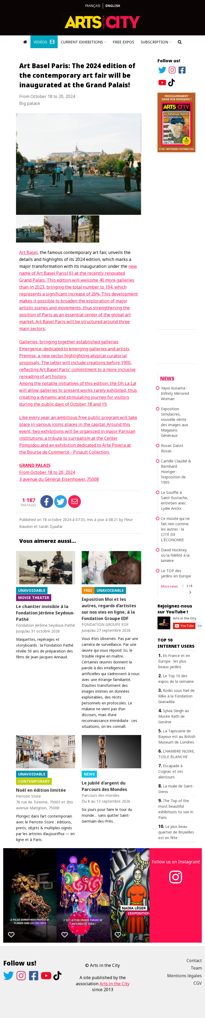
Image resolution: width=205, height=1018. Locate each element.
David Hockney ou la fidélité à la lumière (175, 555)
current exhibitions (82, 41)
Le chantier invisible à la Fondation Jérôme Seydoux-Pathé (45, 613)
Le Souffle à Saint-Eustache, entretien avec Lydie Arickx (174, 500)
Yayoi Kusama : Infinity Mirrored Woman (175, 393)
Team (196, 968)
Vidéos (41, 41)
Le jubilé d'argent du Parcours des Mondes (104, 786)
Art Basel (28, 252)
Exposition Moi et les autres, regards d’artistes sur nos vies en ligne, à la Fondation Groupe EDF (109, 608)
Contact (194, 960)
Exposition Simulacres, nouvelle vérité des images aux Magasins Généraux (174, 422)
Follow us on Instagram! (176, 862)
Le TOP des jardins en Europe (176, 573)
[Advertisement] (176, 240)
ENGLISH (112, 5)
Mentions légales (184, 976)
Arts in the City (114, 984)
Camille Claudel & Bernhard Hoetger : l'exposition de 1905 (176, 471)
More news (169, 586)
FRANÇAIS (92, 5)
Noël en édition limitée (41, 790)
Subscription (154, 41)
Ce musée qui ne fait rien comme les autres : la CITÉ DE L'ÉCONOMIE (175, 529)
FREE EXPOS (123, 41)
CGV (198, 983)
